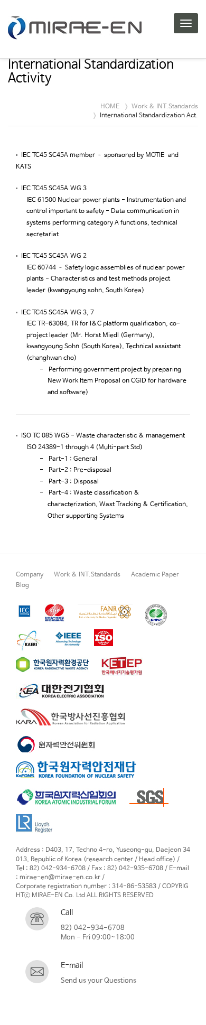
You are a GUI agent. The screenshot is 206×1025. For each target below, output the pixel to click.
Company (29, 575)
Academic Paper (155, 575)
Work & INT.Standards (87, 575)
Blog (22, 585)
